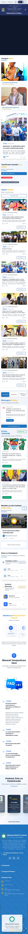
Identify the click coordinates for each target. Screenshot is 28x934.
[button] (14, 712)
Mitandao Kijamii (12, 2)
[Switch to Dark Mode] (15, 2)
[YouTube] (10, 858)
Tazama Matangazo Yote (14, 426)
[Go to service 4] (13, 821)
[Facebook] (18, 858)
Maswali (4, 2)
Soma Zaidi (7, 156)
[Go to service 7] (17, 821)
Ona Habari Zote (14, 195)
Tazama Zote (22, 562)
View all (24, 508)
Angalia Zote (21, 431)
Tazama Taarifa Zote (9, 173)
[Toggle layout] (21, 916)
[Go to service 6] (16, 821)
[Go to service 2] (10, 821)
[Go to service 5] (14, 821)
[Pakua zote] (21, 569)
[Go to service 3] (11, 821)
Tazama (11, 420)
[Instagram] (14, 858)
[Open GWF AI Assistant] (24, 930)
